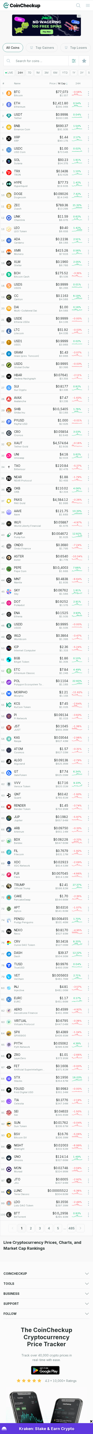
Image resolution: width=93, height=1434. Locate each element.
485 (71, 1228)
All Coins (12, 47)
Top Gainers (44, 47)
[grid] (46, 654)
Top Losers (78, 47)
